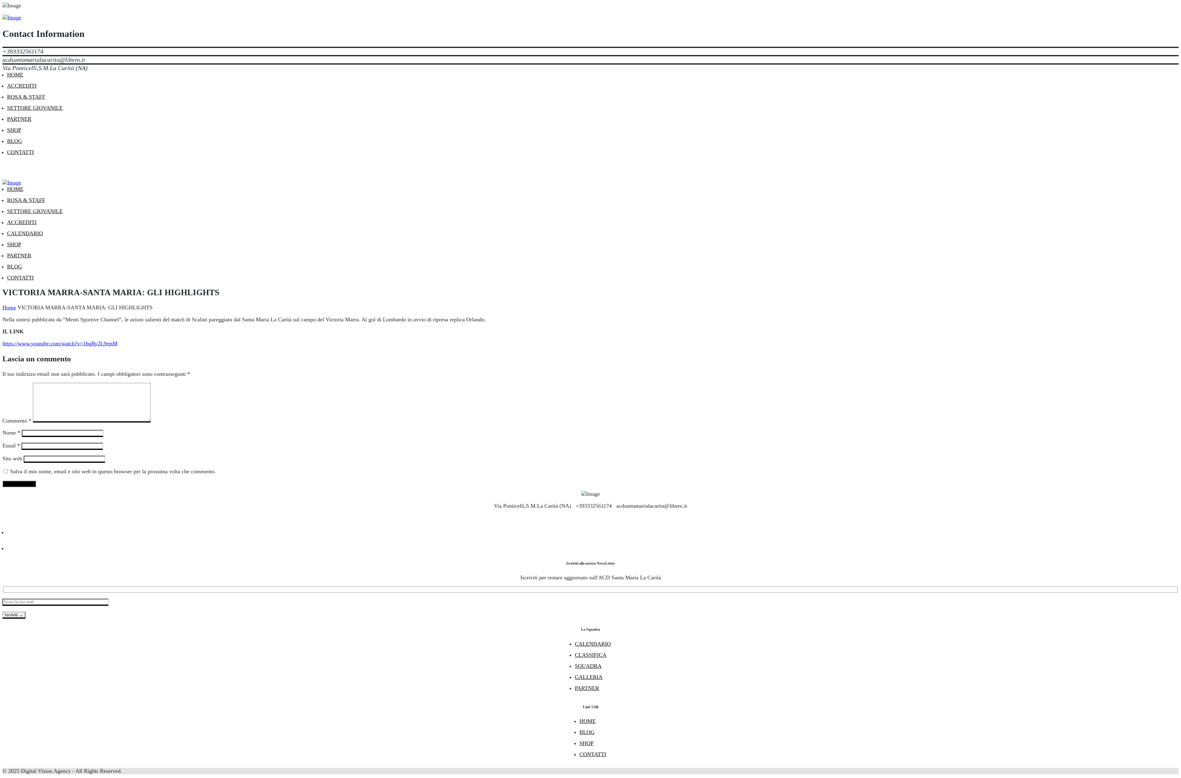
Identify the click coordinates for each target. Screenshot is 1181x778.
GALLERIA (588, 677)
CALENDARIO (593, 644)
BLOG (586, 732)
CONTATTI (592, 754)
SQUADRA (588, 666)
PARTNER (587, 688)
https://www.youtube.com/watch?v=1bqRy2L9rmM (59, 343)
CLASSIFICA (590, 655)
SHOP (586, 743)
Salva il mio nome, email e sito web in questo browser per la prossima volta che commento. (113, 471)
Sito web (12, 458)
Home (9, 307)
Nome (11, 433)
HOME (587, 721)
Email (11, 446)
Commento (16, 421)
